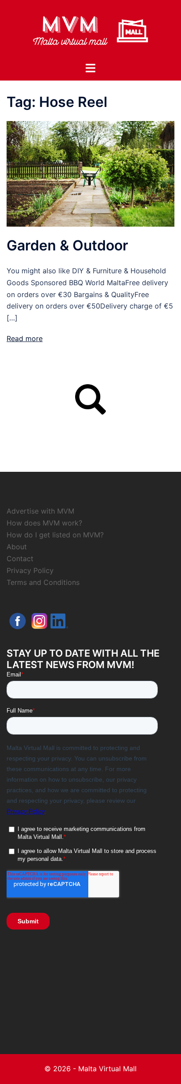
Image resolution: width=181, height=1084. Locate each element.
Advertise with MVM (40, 511)
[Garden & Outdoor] (90, 173)
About (17, 546)
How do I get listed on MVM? (55, 534)
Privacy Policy (30, 570)
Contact (20, 558)
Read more (25, 338)
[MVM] (90, 30)
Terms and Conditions (43, 582)
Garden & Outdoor (67, 245)
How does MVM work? (44, 522)
